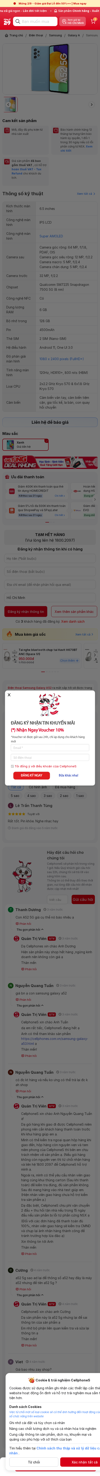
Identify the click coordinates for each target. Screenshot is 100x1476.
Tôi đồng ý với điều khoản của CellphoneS (46, 766)
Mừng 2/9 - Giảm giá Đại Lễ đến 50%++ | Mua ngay (53, 3)
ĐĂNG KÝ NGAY (31, 775)
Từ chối (34, 1462)
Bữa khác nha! (68, 775)
